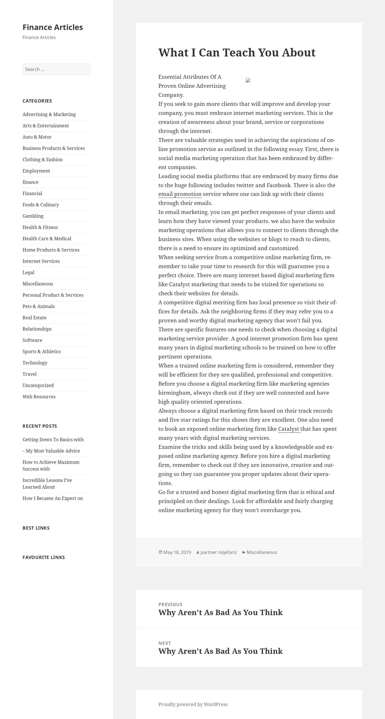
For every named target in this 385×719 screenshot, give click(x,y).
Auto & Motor (37, 137)
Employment (36, 171)
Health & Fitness (40, 227)
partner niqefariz (219, 552)
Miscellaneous (38, 284)
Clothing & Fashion (43, 159)
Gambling (33, 216)
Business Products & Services (54, 148)
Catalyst (289, 428)
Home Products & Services (51, 250)
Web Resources (39, 397)
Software (32, 340)
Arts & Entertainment (46, 126)
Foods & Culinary (41, 205)
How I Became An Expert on (53, 498)
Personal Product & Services (53, 295)
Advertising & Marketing (49, 114)
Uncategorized (38, 385)
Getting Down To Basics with (53, 439)
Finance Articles (53, 27)
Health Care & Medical (47, 238)
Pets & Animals (39, 306)
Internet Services (41, 261)
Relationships (37, 329)
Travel (30, 374)
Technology (35, 363)
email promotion (180, 194)
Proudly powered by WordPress (192, 704)
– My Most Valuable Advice (51, 451)
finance (31, 182)
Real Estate (35, 317)
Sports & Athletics (42, 351)
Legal (28, 272)
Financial (32, 193)
